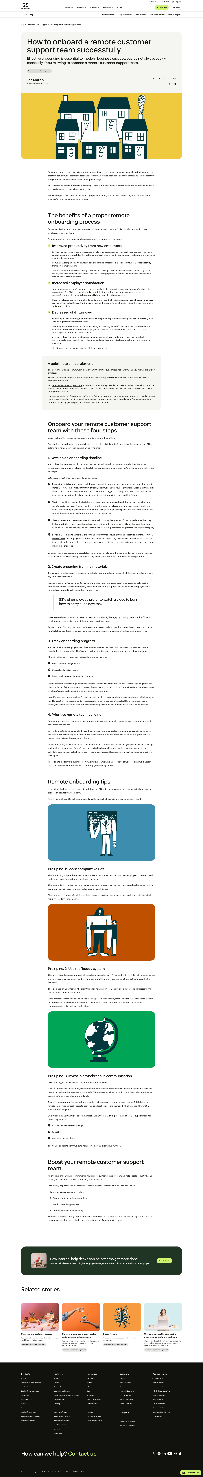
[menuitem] (176, 2)
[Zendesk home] (26, 6)
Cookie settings (57, 1472)
